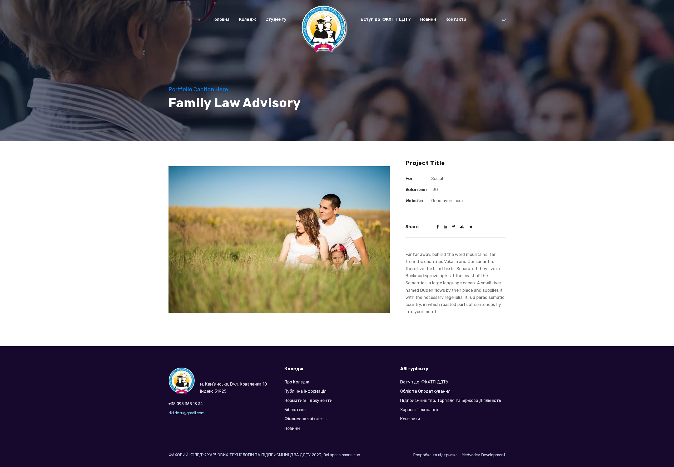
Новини (428, 19)
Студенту (275, 19)
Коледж (247, 19)
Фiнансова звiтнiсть (305, 418)
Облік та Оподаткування (425, 391)
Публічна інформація (305, 391)
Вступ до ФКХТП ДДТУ (386, 19)
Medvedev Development (484, 455)
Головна (221, 19)
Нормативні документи (308, 400)
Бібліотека (295, 409)
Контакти (455, 19)
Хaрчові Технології (419, 409)
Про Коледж (296, 382)
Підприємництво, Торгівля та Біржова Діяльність (450, 400)
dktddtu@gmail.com (186, 413)
